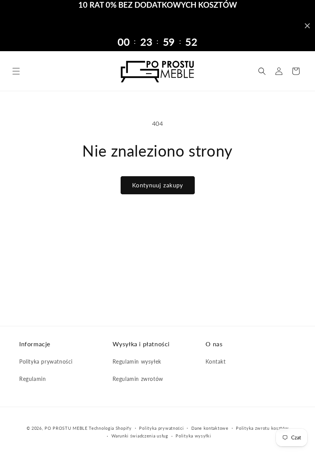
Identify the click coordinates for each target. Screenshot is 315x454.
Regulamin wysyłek (137, 361)
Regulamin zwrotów (138, 379)
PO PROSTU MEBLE (66, 428)
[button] (16, 71)
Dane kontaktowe (210, 428)
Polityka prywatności (46, 361)
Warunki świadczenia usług (139, 435)
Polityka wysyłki (193, 435)
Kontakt (215, 361)
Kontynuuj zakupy (157, 185)
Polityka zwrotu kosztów (262, 428)
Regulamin (32, 379)
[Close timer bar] (307, 26)
